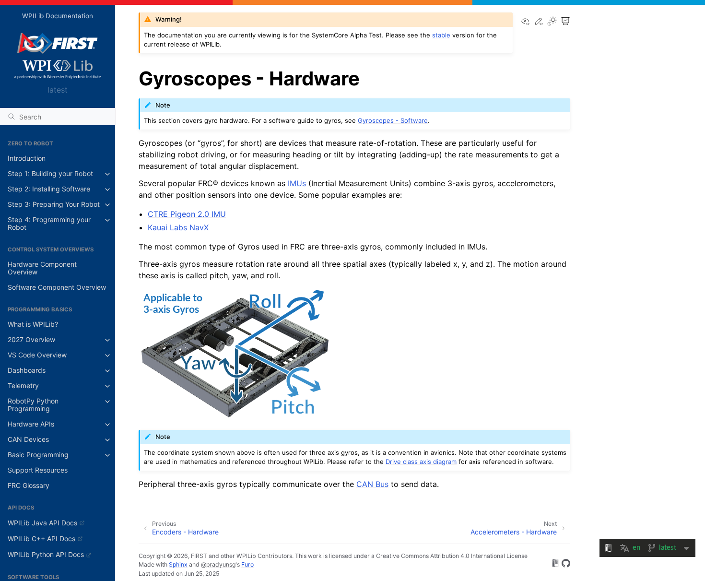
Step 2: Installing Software (49, 189)
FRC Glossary (28, 486)
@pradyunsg (218, 564)
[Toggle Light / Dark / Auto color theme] (552, 21)
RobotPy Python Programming (33, 405)
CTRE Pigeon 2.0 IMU (187, 214)
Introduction (27, 158)
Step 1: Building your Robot (50, 174)
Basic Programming (38, 455)
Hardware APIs (31, 424)
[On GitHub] (566, 564)
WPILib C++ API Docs (41, 538)
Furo (247, 564)
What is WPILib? (33, 324)
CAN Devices (28, 440)
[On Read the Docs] (555, 564)
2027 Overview (31, 340)
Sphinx (178, 564)
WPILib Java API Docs (42, 523)
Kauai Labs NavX (178, 227)
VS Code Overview (37, 355)
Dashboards (27, 371)
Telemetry (23, 386)
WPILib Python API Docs (46, 554)
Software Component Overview (57, 288)
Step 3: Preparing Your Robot (54, 205)
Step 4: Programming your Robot (49, 224)
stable (441, 35)
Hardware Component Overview (42, 268)
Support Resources (38, 470)
